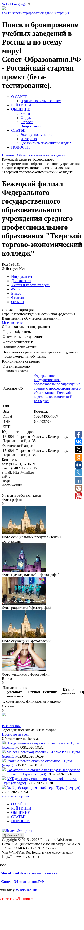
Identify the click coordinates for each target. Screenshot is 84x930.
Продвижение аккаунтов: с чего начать (38, 743)
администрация (57, 13)
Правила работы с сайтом (41, 101)
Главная (8, 155)
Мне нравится (13, 322)
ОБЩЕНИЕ (20, 109)
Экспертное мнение (36, 135)
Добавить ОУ (13, 835)
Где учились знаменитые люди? (46, 143)
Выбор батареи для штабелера (31, 788)
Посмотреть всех (15, 734)
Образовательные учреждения (41, 155)
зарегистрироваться (28, 13)
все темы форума (15, 796)
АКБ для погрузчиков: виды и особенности (42, 779)
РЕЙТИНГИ (21, 105)
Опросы (27, 122)
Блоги (25, 113)
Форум (26, 118)
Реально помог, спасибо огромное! (35, 761)
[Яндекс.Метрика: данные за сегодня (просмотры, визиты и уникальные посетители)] (17, 831)
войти (6, 13)
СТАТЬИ (18, 130)
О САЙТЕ (19, 97)
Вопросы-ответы (34, 126)
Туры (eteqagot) (34, 774)
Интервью (29, 139)
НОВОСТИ (20, 147)
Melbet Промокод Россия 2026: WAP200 (38, 752)
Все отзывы (11, 726)
